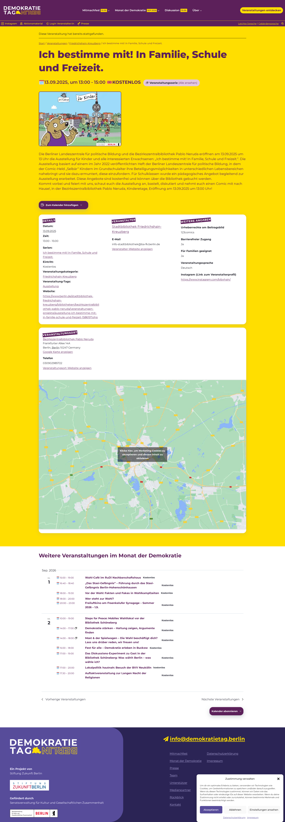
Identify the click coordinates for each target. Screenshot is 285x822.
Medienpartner (180, 790)
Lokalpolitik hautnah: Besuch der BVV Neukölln (118, 667)
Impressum (253, 817)
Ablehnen (235, 809)
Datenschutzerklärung (234, 817)
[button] (278, 778)
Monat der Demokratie (186, 760)
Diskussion (176, 10)
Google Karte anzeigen (58, 351)
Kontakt (175, 804)
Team (173, 775)
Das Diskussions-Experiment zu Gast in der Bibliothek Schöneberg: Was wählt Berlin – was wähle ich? (118, 658)
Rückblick (177, 797)
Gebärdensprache (268, 23)
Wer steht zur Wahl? (99, 598)
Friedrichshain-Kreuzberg (60, 276)
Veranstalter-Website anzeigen (132, 249)
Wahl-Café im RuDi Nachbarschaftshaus (113, 577)
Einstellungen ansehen (264, 809)
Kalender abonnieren (225, 711)
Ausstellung (51, 286)
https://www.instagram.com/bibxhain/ (206, 279)
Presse (174, 768)
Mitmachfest (179, 753)
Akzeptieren (211, 809)
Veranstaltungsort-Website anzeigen (67, 368)
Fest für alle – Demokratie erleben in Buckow (116, 647)
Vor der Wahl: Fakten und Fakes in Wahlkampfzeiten (122, 593)
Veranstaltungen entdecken (261, 10)
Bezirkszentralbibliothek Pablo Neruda (68, 339)
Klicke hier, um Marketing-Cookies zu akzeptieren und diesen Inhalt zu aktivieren (142, 454)
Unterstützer (178, 782)
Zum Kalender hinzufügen (62, 205)
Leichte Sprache (247, 23)
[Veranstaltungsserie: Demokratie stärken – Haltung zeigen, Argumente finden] (76, 628)
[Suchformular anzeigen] (282, 23)
